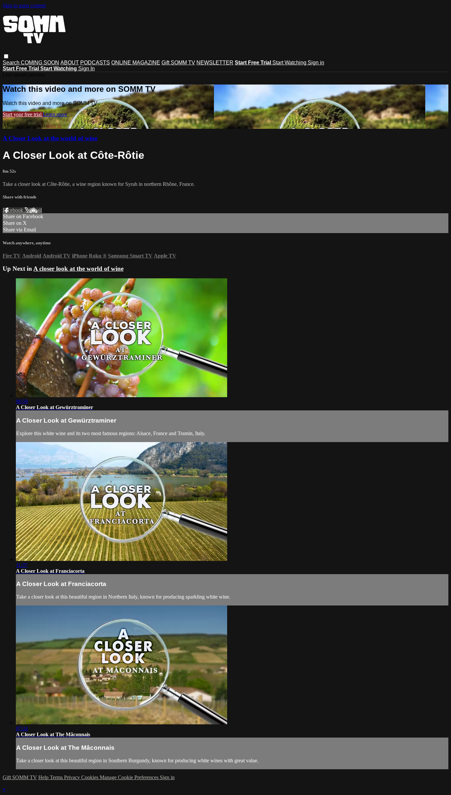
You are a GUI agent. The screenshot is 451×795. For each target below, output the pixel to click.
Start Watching (290, 62)
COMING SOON (40, 62)
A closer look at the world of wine (78, 268)
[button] (6, 56)
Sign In (86, 68)
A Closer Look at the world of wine (50, 138)
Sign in (316, 62)
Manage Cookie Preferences (130, 777)
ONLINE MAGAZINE (135, 62)
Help (44, 777)
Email (36, 210)
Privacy (72, 777)
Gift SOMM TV (178, 62)
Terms (57, 777)
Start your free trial (23, 114)
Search (12, 62)
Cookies (90, 777)
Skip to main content (24, 5)
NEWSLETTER (214, 62)
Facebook (13, 210)
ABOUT (69, 62)
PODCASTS (95, 62)
